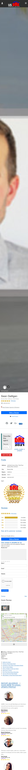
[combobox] (7, 447)
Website (3, 574)
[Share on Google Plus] (15, 423)
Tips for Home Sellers (8, 667)
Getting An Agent (7, 662)
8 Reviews (13, 400)
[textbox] (7, 447)
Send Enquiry (15, 416)
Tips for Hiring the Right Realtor (10, 673)
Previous (3, 596)
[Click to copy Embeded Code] (20, 423)
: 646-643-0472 (6, 403)
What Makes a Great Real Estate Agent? (12, 675)
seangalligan (4, 391)
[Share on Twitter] (11, 423)
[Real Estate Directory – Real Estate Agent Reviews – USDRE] (14, 4)
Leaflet (10, 641)
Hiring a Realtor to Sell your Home (11, 668)
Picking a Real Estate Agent (9, 663)
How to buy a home (7, 670)
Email (3, 568)
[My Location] (14, 617)
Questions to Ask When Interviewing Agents (13, 665)
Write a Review (14, 413)
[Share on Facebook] (7, 423)
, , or (19, 449)
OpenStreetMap (19, 641)
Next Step (6, 455)
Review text (4, 547)
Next (26, 596)
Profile (3, 459)
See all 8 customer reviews (11, 531)
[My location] (14, 644)
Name (3, 563)
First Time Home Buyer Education (11, 672)
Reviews (4, 507)
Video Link (3, 712)
